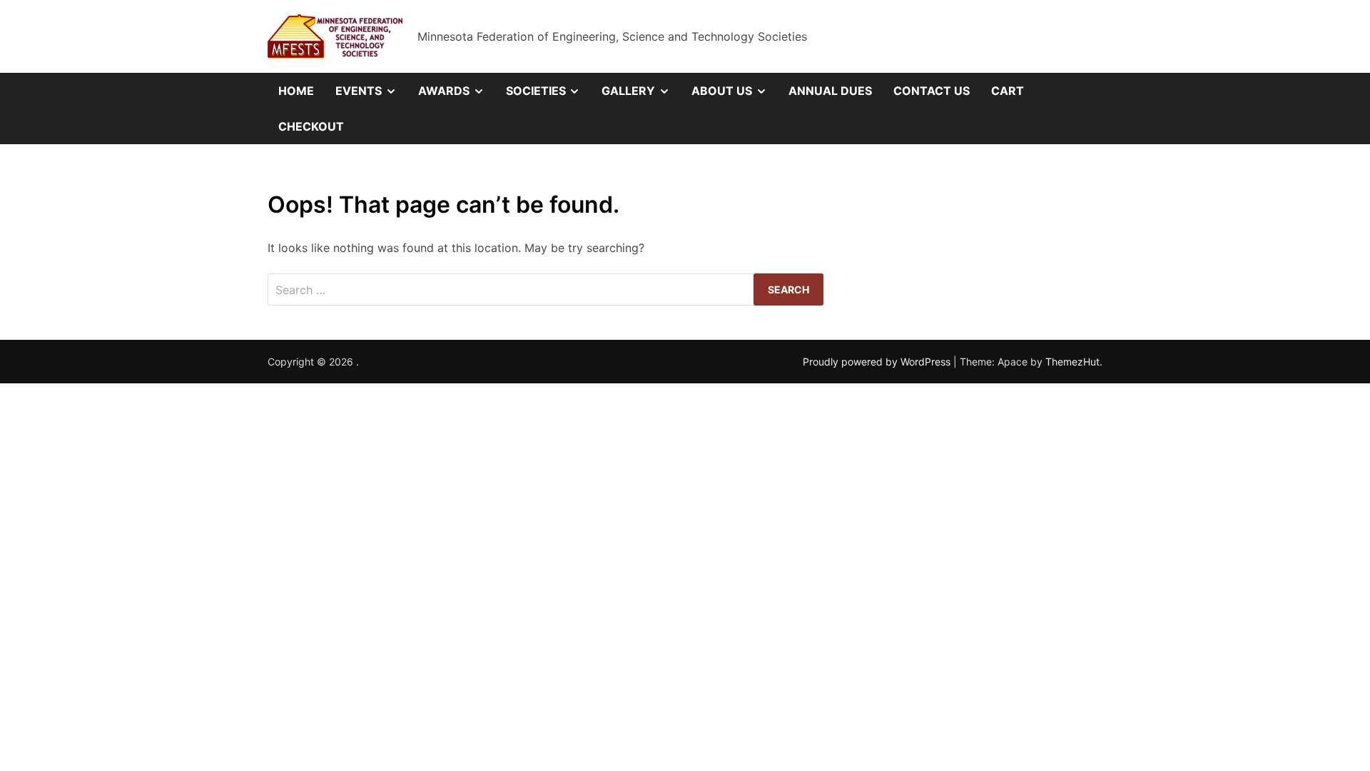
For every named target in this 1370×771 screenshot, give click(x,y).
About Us (734, 96)
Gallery (641, 96)
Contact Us (931, 91)
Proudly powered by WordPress (878, 362)
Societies (549, 96)
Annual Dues (830, 91)
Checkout (311, 126)
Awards (456, 96)
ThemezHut (1072, 362)
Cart (1007, 91)
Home (296, 91)
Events (371, 96)
